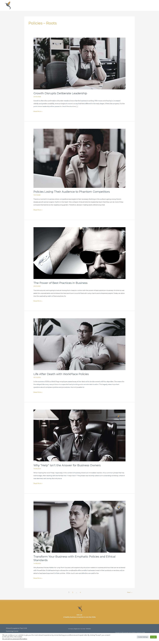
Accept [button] (153, 637)
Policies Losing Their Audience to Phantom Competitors (71, 191)
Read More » (37, 111)
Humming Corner (116, 5)
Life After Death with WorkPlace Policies (61, 374)
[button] (154, 5)
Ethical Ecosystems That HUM (91, 5)
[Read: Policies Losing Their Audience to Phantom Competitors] (79, 158)
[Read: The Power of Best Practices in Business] (79, 253)
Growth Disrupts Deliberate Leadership (60, 93)
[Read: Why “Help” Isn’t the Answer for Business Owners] (79, 435)
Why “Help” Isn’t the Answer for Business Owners (67, 465)
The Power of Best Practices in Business (60, 283)
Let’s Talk (144, 5)
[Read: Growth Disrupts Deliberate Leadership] (79, 63)
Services (131, 5)
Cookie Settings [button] (143, 637)
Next (129, 592)
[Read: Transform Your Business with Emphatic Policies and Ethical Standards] (79, 526)
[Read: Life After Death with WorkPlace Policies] (79, 344)
